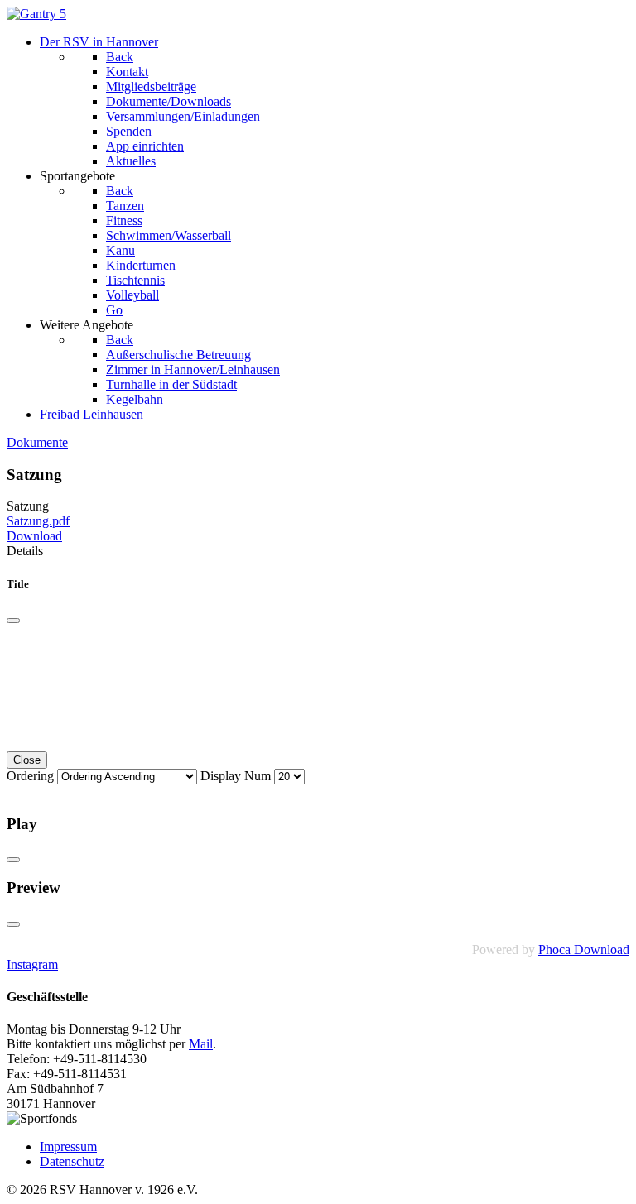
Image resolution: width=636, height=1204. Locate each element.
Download (34, 536)
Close (27, 760)
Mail (201, 1044)
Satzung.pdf (38, 521)
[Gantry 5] (36, 14)
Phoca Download (583, 950)
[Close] (13, 620)
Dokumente (37, 442)
